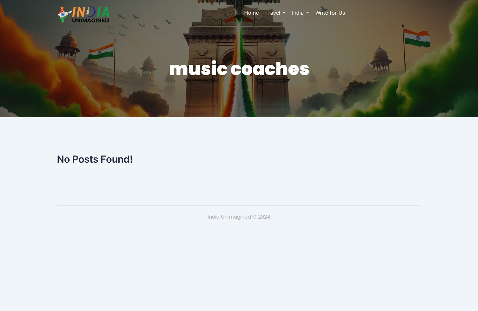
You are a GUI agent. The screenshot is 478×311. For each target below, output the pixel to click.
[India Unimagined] (83, 14)
